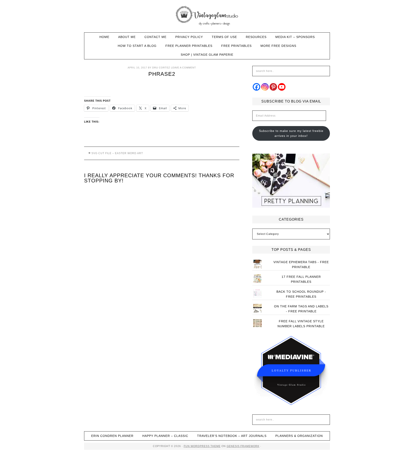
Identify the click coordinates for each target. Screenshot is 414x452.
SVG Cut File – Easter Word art (117, 153)
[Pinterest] (273, 87)
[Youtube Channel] (281, 87)
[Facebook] (256, 87)
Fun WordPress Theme (202, 446)
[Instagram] (265, 87)
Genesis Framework (243, 446)
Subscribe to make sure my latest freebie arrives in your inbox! (291, 133)
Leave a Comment (183, 67)
